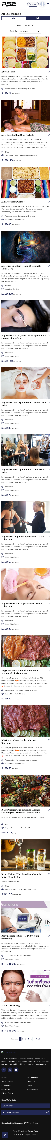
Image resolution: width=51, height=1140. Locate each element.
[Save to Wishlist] (49, 72)
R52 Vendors (32, 1077)
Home (4, 1077)
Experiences (6, 1085)
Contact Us (6, 1089)
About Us (31, 1081)
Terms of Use (7, 1081)
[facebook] (3, 1069)
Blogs (29, 1085)
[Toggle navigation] (48, 4)
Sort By (13, 31)
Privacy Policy (7, 1093)
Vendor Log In (32, 1089)
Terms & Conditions (20, 1131)
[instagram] (10, 1069)
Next (38, 1039)
